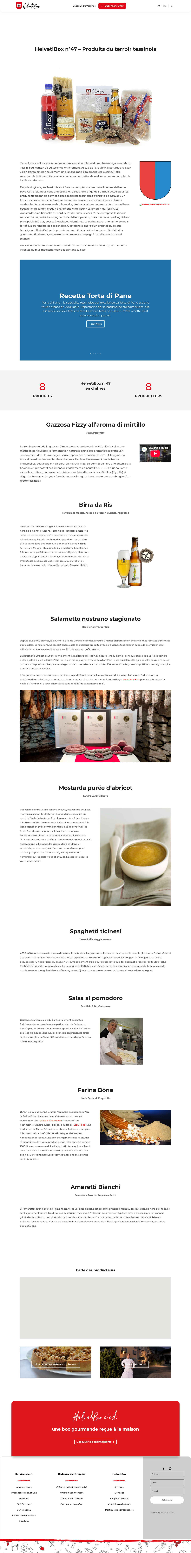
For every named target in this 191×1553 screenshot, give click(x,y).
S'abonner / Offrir (114, 5)
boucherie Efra (131, 679)
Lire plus (95, 324)
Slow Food (79, 1124)
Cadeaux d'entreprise (84, 5)
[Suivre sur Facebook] (163, 1468)
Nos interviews (135, 1364)
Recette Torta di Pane (95, 296)
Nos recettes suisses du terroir (56, 1364)
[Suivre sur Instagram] (170, 1468)
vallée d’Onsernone (51, 1120)
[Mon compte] (172, 6)
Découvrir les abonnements (93, 1441)
